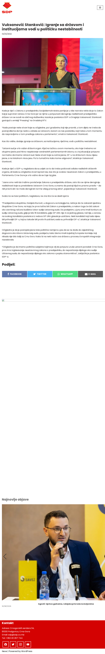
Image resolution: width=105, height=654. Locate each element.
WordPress (26, 651)
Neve (4, 651)
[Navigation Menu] (100, 7)
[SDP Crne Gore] (7, 7)
